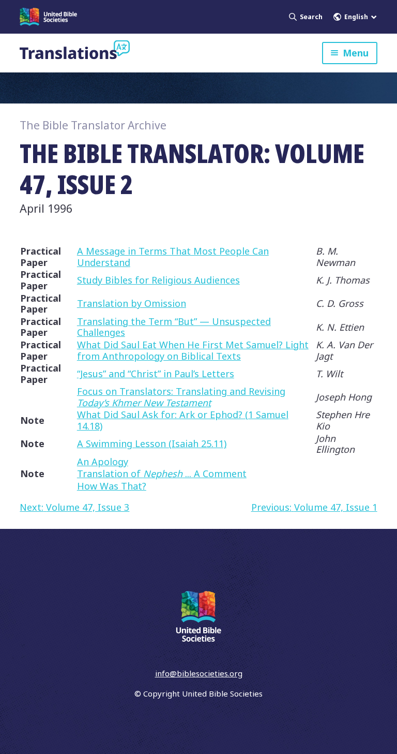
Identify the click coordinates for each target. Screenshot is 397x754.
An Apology (102, 461)
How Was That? (111, 486)
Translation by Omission (131, 303)
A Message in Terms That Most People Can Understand (173, 257)
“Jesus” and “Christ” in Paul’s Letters (155, 373)
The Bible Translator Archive (93, 125)
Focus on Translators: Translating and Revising (181, 397)
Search (311, 16)
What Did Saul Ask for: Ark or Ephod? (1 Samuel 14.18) (182, 420)
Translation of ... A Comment (162, 473)
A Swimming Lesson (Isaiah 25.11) (151, 443)
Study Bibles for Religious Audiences (158, 280)
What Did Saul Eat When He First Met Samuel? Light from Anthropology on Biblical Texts (193, 350)
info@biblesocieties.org (198, 673)
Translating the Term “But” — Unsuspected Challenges (174, 327)
